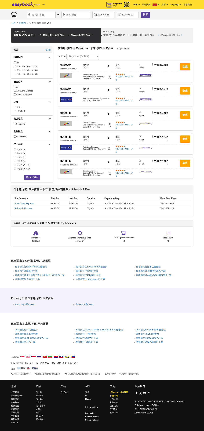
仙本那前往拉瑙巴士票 (87, 271)
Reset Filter (32, 177)
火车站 (39, 409)
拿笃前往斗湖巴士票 (86, 334)
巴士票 (22, 23)
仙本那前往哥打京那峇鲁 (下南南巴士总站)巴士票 (39, 275)
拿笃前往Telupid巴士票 (147, 334)
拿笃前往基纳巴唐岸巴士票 (149, 342)
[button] (155, 5)
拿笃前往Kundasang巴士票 (149, 338)
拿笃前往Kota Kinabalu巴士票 (151, 330)
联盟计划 (114, 396)
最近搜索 (146, 5)
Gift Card (64, 392)
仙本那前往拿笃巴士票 (26, 271)
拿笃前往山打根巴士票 (87, 342)
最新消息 (15, 399)
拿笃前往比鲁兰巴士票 (87, 338)
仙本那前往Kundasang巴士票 (90, 279)
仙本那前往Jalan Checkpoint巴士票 (153, 275)
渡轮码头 (40, 419)
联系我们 (187, 5)
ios (86, 396)
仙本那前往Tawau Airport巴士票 (91, 267)
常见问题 (15, 413)
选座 (185, 67)
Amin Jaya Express (24, 204)
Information (90, 413)
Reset (48, 50)
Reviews (119, 77)
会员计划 (114, 399)
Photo (127, 77)
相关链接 (114, 403)
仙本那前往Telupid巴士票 (88, 275)
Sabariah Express (23, 209)
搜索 (145, 14)
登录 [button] (135, 5)
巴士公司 (40, 396)
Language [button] (175, 5)
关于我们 (15, 392)
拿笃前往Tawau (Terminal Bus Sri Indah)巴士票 (99, 330)
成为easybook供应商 (119, 392)
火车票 (39, 403)
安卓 (87, 392)
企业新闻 (15, 403)
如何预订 (15, 409)
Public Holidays (92, 417)
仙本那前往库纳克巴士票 (27, 279)
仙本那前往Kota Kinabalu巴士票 (31, 267)
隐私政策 (114, 406)
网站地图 (15, 419)
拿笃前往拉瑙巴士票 (25, 342)
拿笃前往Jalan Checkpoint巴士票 (31, 338)
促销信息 (15, 406)
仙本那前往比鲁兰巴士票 (148, 267)
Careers (14, 423)
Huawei (88, 399)
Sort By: (62, 56)
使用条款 (114, 409)
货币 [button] (163, 5)
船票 (38, 413)
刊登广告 (114, 413)
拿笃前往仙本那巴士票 (26, 334)
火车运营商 (40, 406)
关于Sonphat (16, 396)
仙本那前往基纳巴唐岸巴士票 (150, 271)
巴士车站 (40, 399)
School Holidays (92, 420)
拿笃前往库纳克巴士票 (26, 330)
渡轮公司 (40, 416)
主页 (13, 23)
